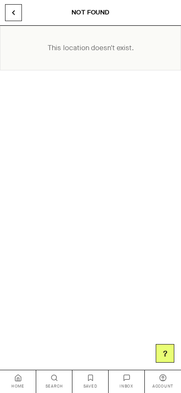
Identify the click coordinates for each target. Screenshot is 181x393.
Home (17, 386)
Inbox (126, 386)
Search (54, 386)
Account (162, 386)
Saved (90, 386)
